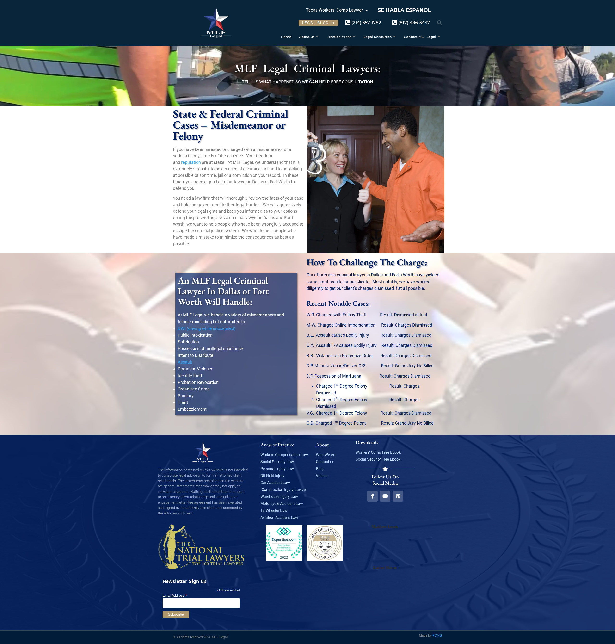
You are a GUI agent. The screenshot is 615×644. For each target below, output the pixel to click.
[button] (439, 23)
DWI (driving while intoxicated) (206, 328)
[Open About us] (317, 36)
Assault (185, 362)
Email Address (175, 595)
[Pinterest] (398, 496)
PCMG (437, 635)
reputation (191, 162)
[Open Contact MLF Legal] (439, 36)
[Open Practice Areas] (354, 36)
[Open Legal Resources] (394, 36)
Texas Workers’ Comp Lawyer (334, 9)
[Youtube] (385, 496)
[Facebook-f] (372, 496)
